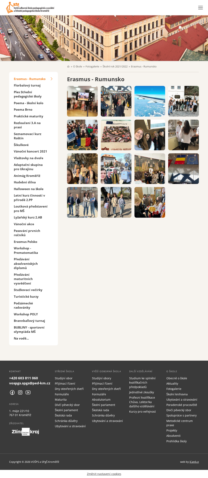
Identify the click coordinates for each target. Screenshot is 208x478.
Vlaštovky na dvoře (28, 158)
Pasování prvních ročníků (27, 233)
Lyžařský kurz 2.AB (28, 217)
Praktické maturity (28, 116)
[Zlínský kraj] (25, 431)
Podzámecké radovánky (23, 305)
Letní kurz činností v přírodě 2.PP (29, 197)
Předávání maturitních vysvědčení (23, 279)
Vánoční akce (24, 224)
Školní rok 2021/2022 (115, 66)
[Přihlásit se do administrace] (204, 474)
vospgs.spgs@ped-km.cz (29, 383)
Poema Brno (23, 109)
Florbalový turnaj (27, 85)
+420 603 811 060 (23, 378)
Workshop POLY (26, 314)
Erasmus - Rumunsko (30, 79)
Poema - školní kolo (28, 103)
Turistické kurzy (26, 296)
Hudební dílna (25, 182)
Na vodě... (21, 338)
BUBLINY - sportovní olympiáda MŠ (29, 329)
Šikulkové (21, 145)
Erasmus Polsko (25, 242)
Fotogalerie (92, 66)
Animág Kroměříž (27, 176)
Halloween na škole (28, 189)
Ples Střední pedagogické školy (28, 94)
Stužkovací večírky (28, 290)
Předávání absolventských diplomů (26, 263)
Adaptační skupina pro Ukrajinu (28, 167)
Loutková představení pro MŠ (31, 208)
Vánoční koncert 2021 (30, 151)
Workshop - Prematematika (26, 250)
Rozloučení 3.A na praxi (27, 125)
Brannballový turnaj (29, 321)
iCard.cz (194, 462)
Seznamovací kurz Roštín (27, 136)
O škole (77, 66)
